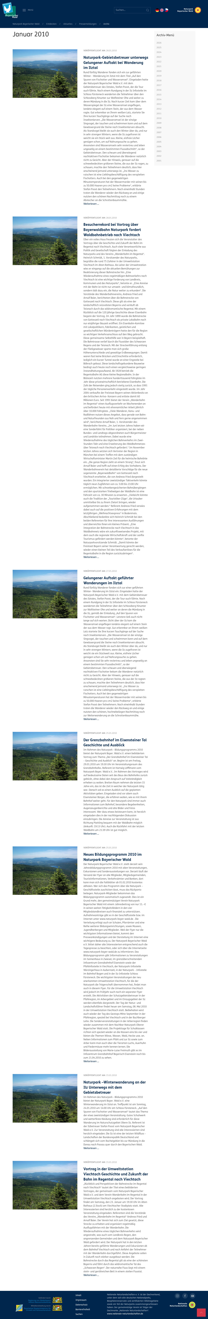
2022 (159, 62)
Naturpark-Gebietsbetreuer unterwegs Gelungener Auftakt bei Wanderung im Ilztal (115, 63)
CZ (166, 10)
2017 (159, 85)
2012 (159, 109)
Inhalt (78, 1295)
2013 (159, 104)
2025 (159, 48)
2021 (159, 66)
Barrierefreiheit (83, 1310)
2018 (159, 81)
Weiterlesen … (91, 204)
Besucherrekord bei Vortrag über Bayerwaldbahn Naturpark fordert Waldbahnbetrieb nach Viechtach (112, 230)
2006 (159, 137)
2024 (159, 52)
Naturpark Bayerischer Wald (26, 24)
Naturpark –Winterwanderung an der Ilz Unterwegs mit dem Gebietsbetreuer (114, 1088)
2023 (159, 57)
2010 (159, 118)
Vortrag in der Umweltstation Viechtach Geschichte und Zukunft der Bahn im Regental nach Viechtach (115, 1174)
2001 (159, 161)
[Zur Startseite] (10, 10)
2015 (159, 95)
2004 (159, 147)
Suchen (79, 1314)
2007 (159, 132)
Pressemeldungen (88, 24)
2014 (159, 99)
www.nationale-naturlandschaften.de (125, 1314)
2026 (159, 43)
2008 (159, 128)
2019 (159, 76)
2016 (159, 90)
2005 (159, 142)
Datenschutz (81, 1305)
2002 (159, 156)
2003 (159, 151)
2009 (159, 123)
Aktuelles (67, 24)
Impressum (81, 1300)
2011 (159, 114)
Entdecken (51, 24)
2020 (159, 71)
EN (162, 10)
